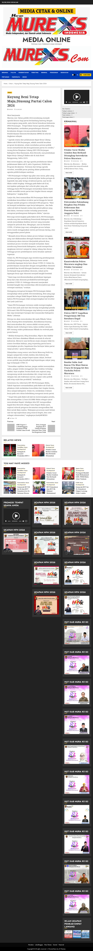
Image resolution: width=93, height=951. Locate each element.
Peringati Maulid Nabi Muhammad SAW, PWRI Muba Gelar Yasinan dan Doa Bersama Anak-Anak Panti (82, 478)
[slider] (75, 102)
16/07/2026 (76, 270)
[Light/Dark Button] (74, 75)
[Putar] (66, 102)
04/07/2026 (76, 376)
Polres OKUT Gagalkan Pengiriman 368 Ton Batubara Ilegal (76, 316)
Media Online (47, 39)
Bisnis (25, 77)
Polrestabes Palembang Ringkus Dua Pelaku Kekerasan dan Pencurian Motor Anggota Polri (76, 207)
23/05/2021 (19, 109)
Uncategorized (21, 449)
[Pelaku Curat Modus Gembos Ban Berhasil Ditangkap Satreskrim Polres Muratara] (38, 450)
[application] (76, 97)
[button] (77, 75)
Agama (78, 468)
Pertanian (5, 77)
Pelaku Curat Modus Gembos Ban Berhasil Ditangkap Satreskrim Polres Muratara (52, 455)
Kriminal (44, 72)
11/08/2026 (76, 216)
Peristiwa (34, 72)
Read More (69, 173)
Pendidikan (54, 72)
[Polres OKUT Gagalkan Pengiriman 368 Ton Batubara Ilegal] (76, 299)
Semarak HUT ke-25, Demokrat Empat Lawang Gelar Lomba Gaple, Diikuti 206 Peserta (82, 492)
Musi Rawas (48, 945)
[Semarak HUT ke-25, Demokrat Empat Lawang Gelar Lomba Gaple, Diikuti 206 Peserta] (68, 487)
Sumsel (55, 945)
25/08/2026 (76, 161)
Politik (13, 72)
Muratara (31, 945)
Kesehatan (64, 72)
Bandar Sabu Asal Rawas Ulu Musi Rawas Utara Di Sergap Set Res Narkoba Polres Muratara (76, 368)
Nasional (61, 945)
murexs (11, 109)
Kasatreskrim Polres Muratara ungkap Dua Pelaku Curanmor (75, 264)
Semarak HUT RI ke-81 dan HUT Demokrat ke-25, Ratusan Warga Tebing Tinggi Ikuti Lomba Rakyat (23, 493)
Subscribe (86, 75)
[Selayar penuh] (87, 102)
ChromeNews (52, 949)
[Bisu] (84, 102)
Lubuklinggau (39, 945)
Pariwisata (16, 77)
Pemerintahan (24, 72)
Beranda (5, 72)
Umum (9, 92)
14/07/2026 (76, 321)
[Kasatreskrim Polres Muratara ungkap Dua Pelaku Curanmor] (76, 248)
